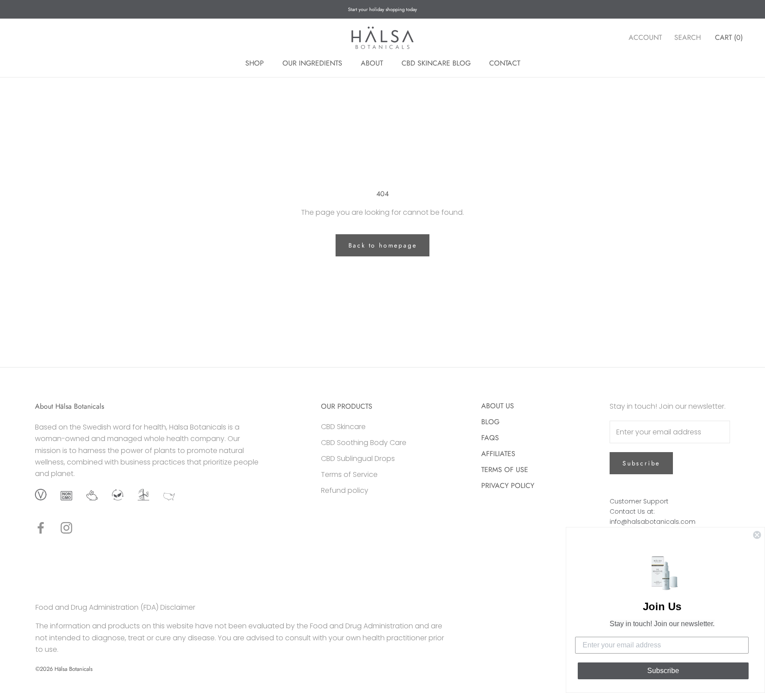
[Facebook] (40, 528)
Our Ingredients (312, 63)
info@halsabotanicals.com (652, 521)
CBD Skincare (343, 427)
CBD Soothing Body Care (363, 442)
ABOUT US (497, 406)
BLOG (490, 422)
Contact (504, 63)
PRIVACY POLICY (507, 485)
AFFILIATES (498, 454)
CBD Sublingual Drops (358, 458)
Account (645, 37)
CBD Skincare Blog (436, 63)
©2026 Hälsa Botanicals (64, 669)
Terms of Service (349, 474)
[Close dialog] (757, 534)
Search (687, 37)
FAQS (490, 438)
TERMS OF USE (504, 470)
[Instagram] (66, 528)
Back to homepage (382, 245)
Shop (254, 63)
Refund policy (344, 490)
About (372, 63)
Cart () (729, 37)
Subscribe (641, 463)
